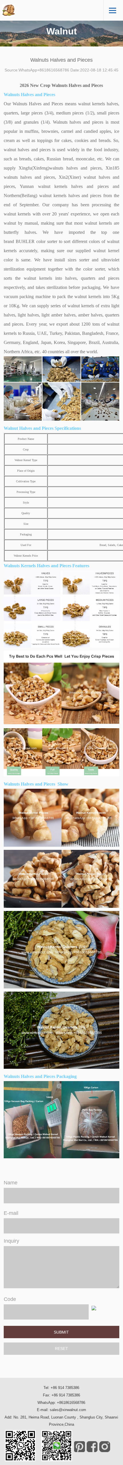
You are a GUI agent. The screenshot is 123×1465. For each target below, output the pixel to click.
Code (10, 1299)
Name (10, 1183)
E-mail (11, 1213)
